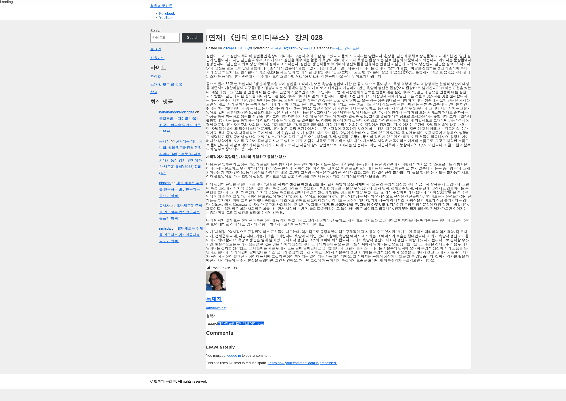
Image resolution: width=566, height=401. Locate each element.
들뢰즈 (337, 48)
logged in (233, 355)
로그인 (155, 49)
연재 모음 (351, 48)
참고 (153, 92)
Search (156, 31)
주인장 (155, 77)
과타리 (223, 323)
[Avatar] (216, 289)
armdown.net (216, 308)
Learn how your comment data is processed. (302, 363)
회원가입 (157, 58)
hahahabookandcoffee (176, 112)
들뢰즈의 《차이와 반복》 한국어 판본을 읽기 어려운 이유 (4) (180, 125)
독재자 (308, 48)
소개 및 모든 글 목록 (166, 84)
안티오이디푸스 (251, 323)
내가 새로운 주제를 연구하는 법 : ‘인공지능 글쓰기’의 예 (181, 189)
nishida (165, 183)
